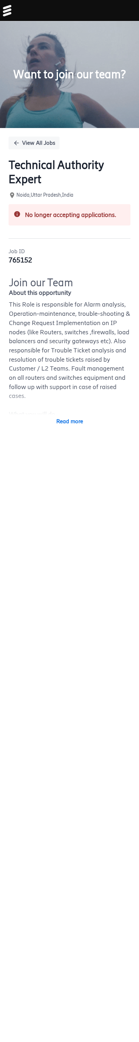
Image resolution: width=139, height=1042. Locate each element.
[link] (7, 10)
